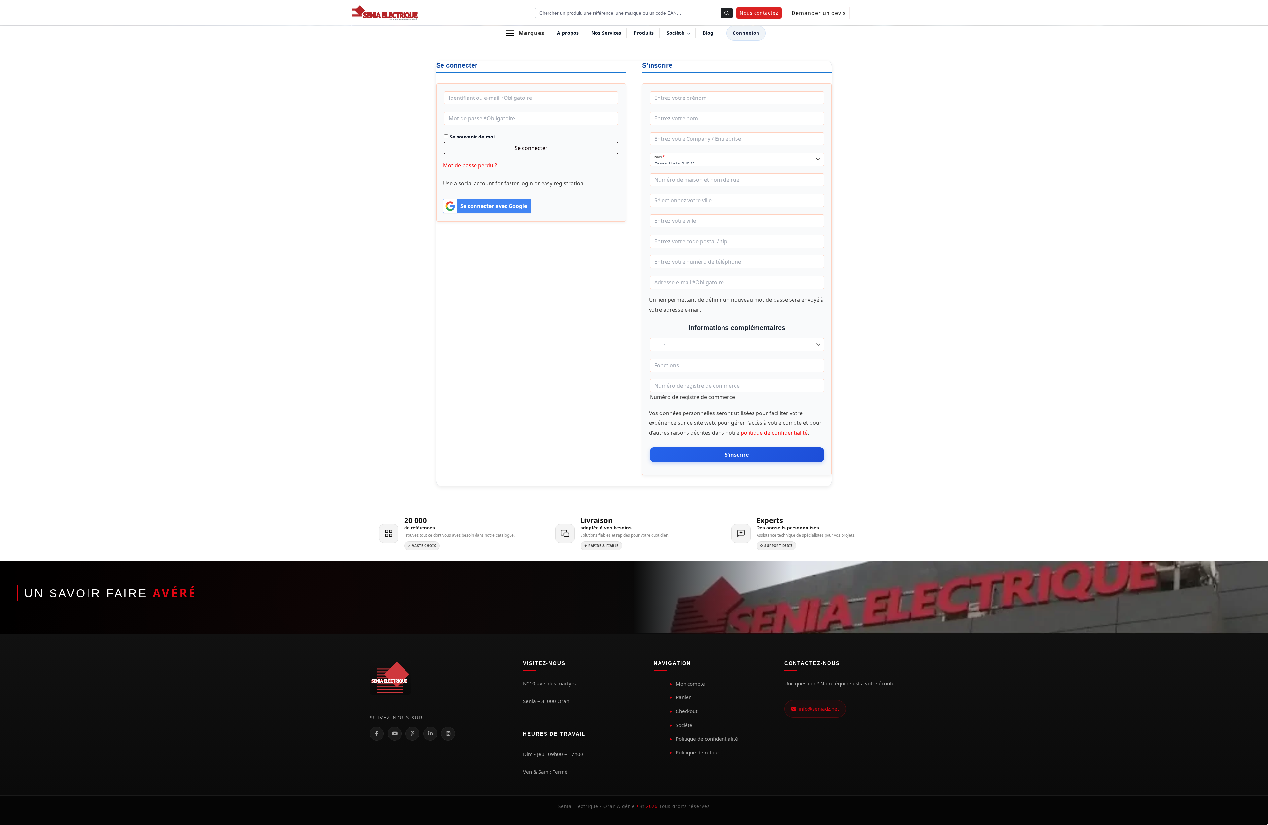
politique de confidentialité (774, 432)
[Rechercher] (727, 13)
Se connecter (531, 148)
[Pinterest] (412, 734)
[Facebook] (377, 734)
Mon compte (690, 683)
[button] (759, 13)
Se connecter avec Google (493, 206)
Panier (683, 697)
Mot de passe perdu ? (470, 165)
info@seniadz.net (817, 708)
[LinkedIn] (430, 734)
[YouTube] (395, 734)
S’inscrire (737, 454)
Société (684, 725)
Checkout (686, 711)
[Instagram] (448, 734)
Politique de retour (697, 752)
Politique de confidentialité (707, 738)
